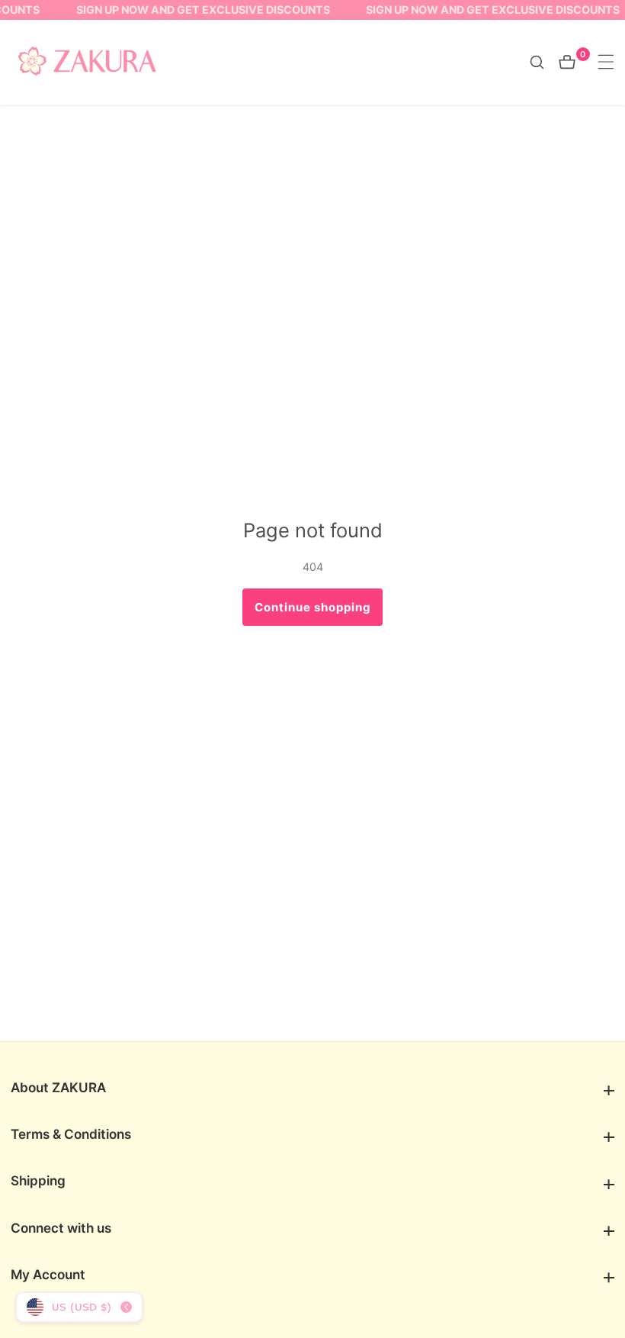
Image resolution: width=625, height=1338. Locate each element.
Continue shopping (313, 607)
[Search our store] (544, 62)
